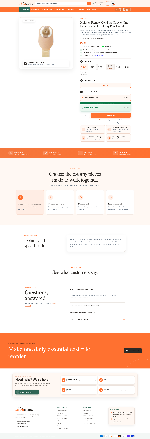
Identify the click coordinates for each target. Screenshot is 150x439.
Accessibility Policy (62, 428)
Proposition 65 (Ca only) (89, 423)
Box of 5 (105, 85)
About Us (85, 413)
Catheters (34, 9)
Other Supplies (59, 9)
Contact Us (60, 426)
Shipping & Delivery (62, 418)
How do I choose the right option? (82, 289)
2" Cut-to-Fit (101, 66)
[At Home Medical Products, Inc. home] (26, 3)
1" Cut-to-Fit (84, 66)
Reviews (59, 423)
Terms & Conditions (88, 415)
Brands (70, 9)
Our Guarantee (87, 410)
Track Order (60, 413)
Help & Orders (91, 9)
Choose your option (132, 350)
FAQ (58, 420)
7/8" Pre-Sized (118, 66)
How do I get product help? (79, 319)
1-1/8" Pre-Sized (84, 73)
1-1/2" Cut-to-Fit (92, 66)
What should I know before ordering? (83, 312)
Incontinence (46, 9)
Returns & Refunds (62, 415)
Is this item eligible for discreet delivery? (84, 306)
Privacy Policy (87, 420)
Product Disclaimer (88, 418)
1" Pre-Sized (127, 66)
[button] (113, 3)
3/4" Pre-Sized (109, 66)
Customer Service (62, 410)
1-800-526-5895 (98, 55)
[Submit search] (89, 3)
